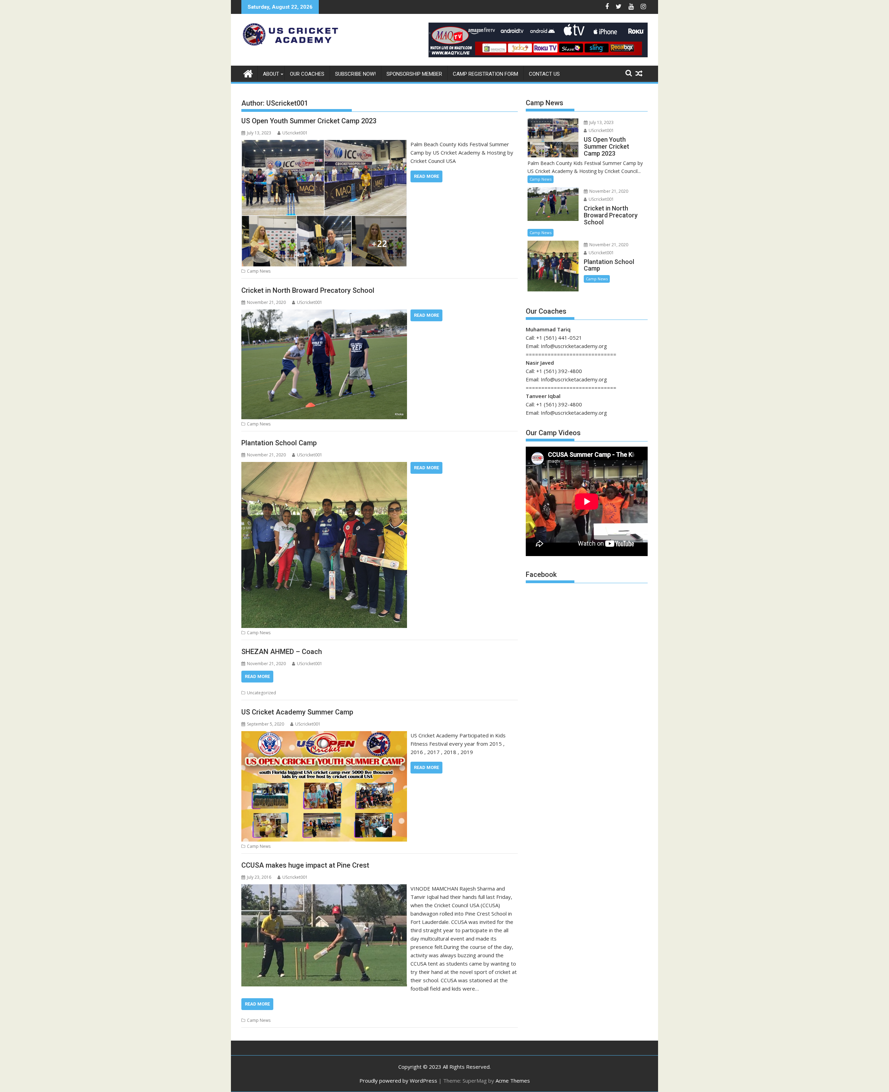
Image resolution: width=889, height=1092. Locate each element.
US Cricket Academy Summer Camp (297, 712)
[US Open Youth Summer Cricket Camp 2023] (324, 144)
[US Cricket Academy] (248, 73)
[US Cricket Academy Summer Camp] (324, 735)
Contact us (544, 74)
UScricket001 (295, 133)
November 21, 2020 (608, 191)
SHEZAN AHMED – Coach (281, 651)
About (271, 74)
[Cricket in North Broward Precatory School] (324, 313)
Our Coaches (307, 74)
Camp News (259, 271)
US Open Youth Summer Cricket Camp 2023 (308, 121)
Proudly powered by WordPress (398, 1080)
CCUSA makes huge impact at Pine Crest (305, 865)
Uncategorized (261, 693)
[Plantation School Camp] (324, 466)
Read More (426, 176)
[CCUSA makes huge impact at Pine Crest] (324, 888)
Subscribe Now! (355, 74)
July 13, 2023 (601, 122)
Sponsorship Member (414, 74)
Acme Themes (513, 1080)
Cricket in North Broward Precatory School (307, 290)
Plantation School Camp (279, 443)
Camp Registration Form (485, 74)
